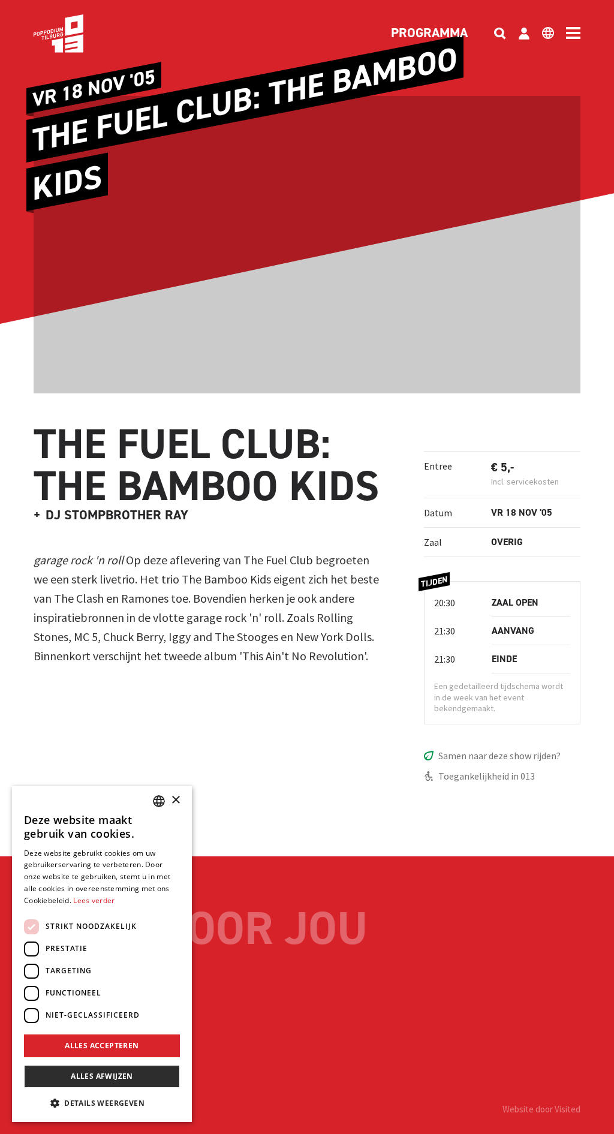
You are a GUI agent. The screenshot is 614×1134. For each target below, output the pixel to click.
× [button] (175, 800)
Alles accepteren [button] (102, 1045)
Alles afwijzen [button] (102, 1076)
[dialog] (102, 954)
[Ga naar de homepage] (77, 33)
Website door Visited (541, 1109)
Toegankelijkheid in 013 (486, 776)
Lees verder (94, 900)
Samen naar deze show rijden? (499, 756)
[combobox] (159, 801)
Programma (429, 33)
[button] (102, 1103)
